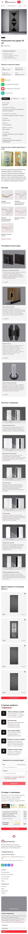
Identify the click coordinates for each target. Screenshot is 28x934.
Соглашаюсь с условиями (14, 777)
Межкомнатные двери (7, 874)
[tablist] (14, 98)
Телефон (5, 770)
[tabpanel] (14, 122)
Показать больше (6, 239)
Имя (4, 764)
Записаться (14, 783)
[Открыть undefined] (2, 865)
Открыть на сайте (7, 818)
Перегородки (4, 878)
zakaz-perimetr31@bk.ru (8, 854)
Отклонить (5, 928)
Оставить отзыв (14, 828)
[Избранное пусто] (25, 2)
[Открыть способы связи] (19, 2)
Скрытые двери (5, 876)
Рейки (2, 881)
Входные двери (5, 872)
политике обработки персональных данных (13, 922)
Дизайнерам (4, 891)
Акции (2, 888)
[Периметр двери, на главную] (10, 2)
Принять (4, 931)
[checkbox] (3, 777)
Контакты (3, 886)
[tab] (6, 98)
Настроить (5, 925)
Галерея (3, 893)
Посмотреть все (14, 698)
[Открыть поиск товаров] (22, 2)
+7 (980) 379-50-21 (7, 852)
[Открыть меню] (2, 2)
